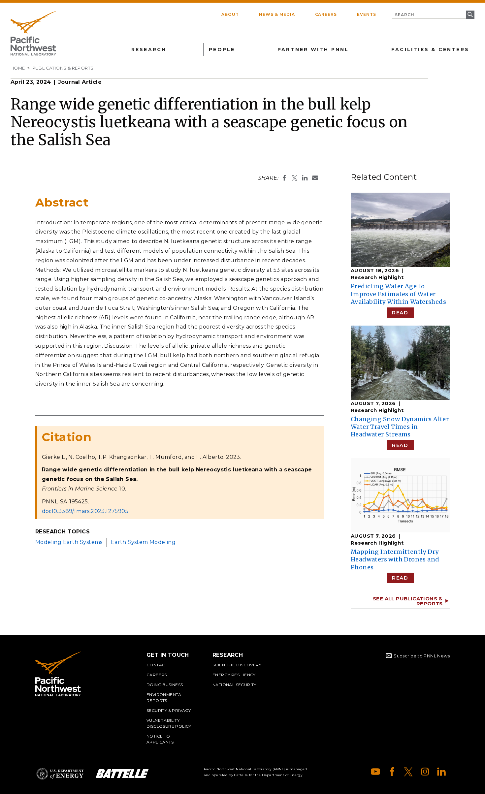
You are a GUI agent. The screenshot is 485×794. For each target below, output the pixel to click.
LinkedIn (441, 771)
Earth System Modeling (143, 542)
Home (18, 68)
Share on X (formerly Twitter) (294, 178)
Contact (157, 664)
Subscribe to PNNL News (422, 655)
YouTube (375, 771)
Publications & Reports (63, 68)
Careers (326, 14)
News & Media (277, 14)
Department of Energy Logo (60, 773)
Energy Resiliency (234, 674)
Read (400, 312)
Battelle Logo (122, 773)
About (230, 14)
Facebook (392, 771)
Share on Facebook (284, 178)
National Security (234, 684)
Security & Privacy (168, 710)
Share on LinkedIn (305, 178)
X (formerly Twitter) (408, 771)
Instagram (425, 771)
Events (366, 14)
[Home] (33, 33)
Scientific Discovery (236, 664)
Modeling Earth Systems (69, 542)
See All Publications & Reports (408, 601)
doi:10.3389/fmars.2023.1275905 (85, 511)
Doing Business (164, 684)
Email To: (315, 178)
